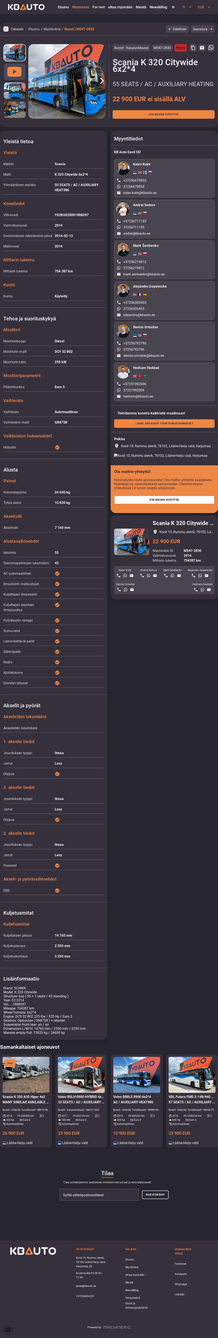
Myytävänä (52, 29)
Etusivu (34, 29)
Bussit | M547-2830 (79, 29)
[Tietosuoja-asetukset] (8, 1330)
